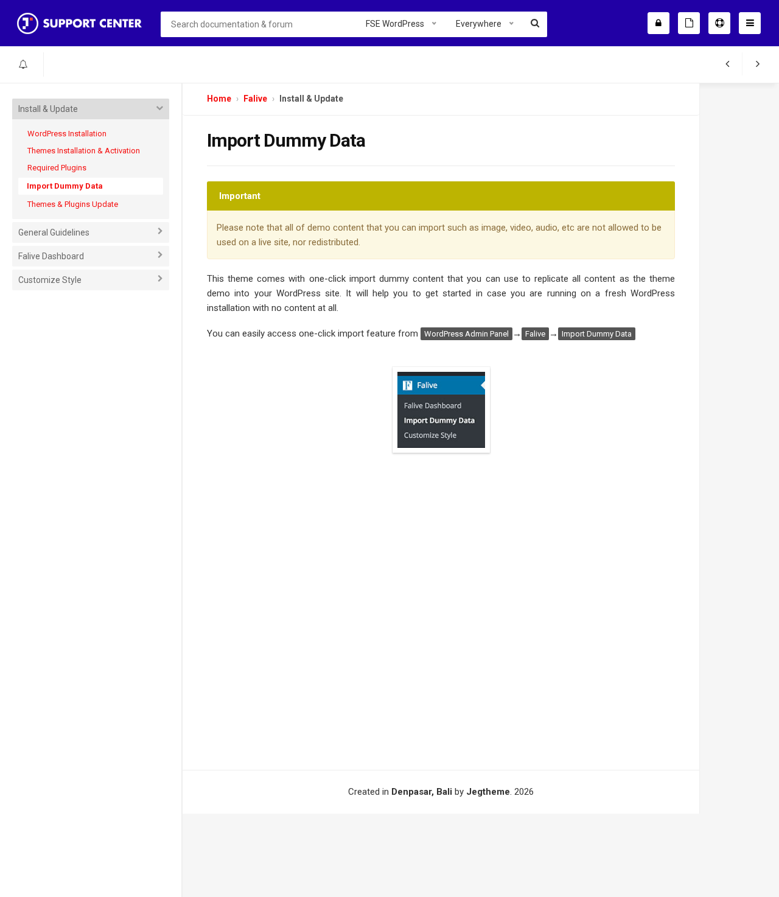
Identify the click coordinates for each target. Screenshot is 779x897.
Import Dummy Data (65, 185)
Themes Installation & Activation (83, 150)
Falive (255, 98)
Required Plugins (56, 167)
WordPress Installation (67, 133)
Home (219, 98)
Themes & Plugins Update (72, 204)
